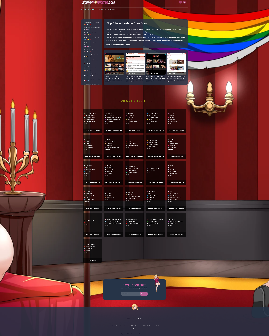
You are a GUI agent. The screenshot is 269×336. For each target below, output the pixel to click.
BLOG (180, 2)
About (128, 319)
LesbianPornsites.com (88, 9)
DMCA (157, 325)
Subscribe (143, 293)
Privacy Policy (131, 325)
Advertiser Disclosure (114, 325)
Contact (140, 319)
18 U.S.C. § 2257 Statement (149, 325)
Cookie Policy (138, 325)
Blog (134, 319)
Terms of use (123, 325)
